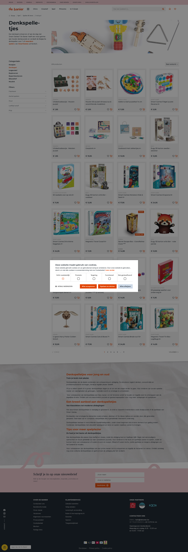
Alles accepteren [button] (88, 286)
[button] (63, 286)
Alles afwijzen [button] (125, 286)
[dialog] (94, 276)
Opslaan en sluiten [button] (107, 286)
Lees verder (110, 270)
